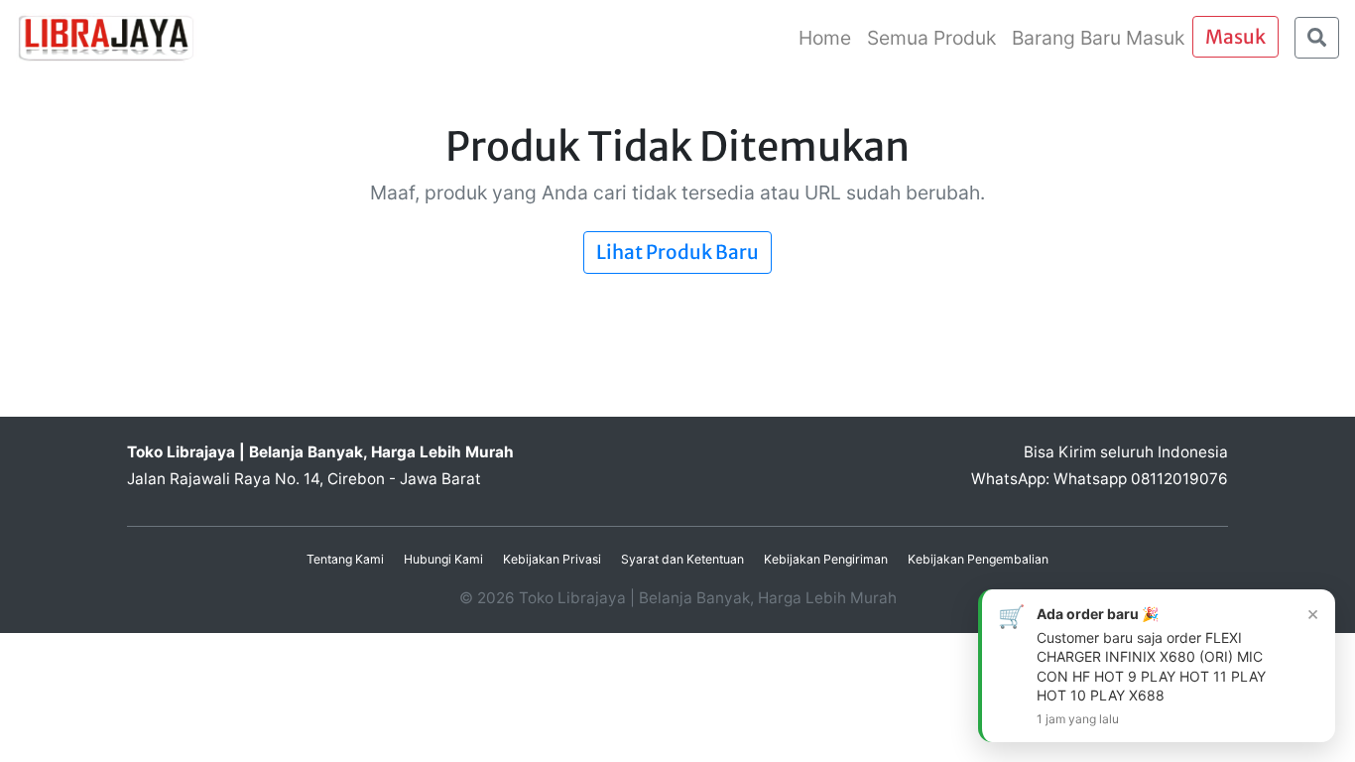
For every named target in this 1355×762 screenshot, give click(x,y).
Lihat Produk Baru (677, 252)
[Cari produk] (1316, 38)
